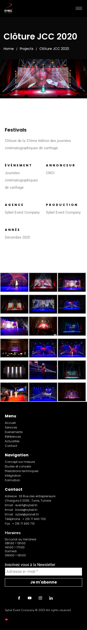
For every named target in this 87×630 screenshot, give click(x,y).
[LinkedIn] (51, 598)
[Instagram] (40, 598)
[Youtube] (29, 598)
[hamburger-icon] (78, 8)
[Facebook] (19, 598)
